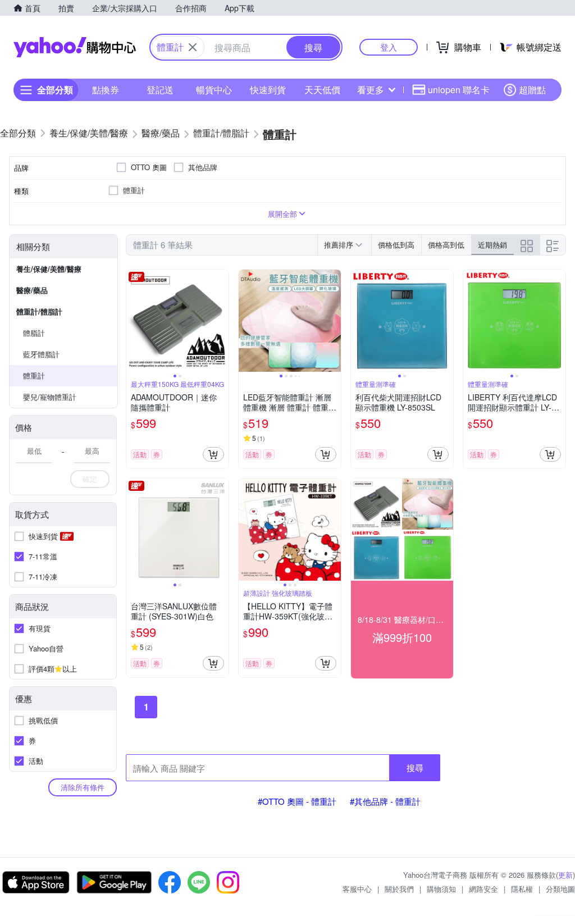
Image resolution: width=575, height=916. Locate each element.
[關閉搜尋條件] (192, 47)
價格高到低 (446, 244)
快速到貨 (268, 89)
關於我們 (399, 888)
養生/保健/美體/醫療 (48, 268)
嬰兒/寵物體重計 (49, 396)
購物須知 (441, 888)
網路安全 (483, 888)
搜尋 (415, 767)
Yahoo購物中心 (74, 47)
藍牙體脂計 (41, 354)
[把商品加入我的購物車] (213, 454)
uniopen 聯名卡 (459, 89)
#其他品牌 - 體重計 (385, 801)
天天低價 (322, 89)
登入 (388, 47)
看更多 (370, 89)
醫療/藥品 (32, 290)
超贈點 (532, 89)
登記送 (160, 89)
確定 (90, 478)
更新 (565, 874)
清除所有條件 (82, 787)
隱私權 (522, 888)
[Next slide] (221, 321)
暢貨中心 (214, 89)
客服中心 (357, 888)
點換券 (105, 89)
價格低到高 (396, 244)
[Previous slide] (133, 321)
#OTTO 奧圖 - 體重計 (297, 801)
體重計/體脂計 (39, 311)
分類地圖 (560, 888)
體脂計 (34, 332)
